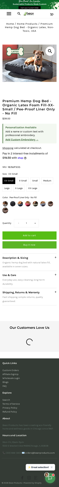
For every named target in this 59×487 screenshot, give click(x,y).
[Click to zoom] (50, 51)
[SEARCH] (19, 13)
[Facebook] (22, 478)
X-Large (19, 188)
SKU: (4, 167)
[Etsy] (35, 478)
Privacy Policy (9, 407)
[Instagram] (28, 478)
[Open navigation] (9, 14)
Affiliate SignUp (10, 374)
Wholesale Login (11, 378)
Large (7, 188)
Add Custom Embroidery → (22, 139)
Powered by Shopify (32, 483)
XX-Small (8, 180)
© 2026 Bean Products (12, 483)
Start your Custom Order (29, 8)
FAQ (4, 386)
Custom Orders (10, 370)
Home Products (27, 23)
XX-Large (32, 188)
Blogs (5, 382)
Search (6, 400)
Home (10, 23)
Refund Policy (9, 411)
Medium (47, 180)
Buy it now (29, 245)
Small (35, 180)
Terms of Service (11, 403)
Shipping (7, 148)
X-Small (23, 180)
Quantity (6, 223)
